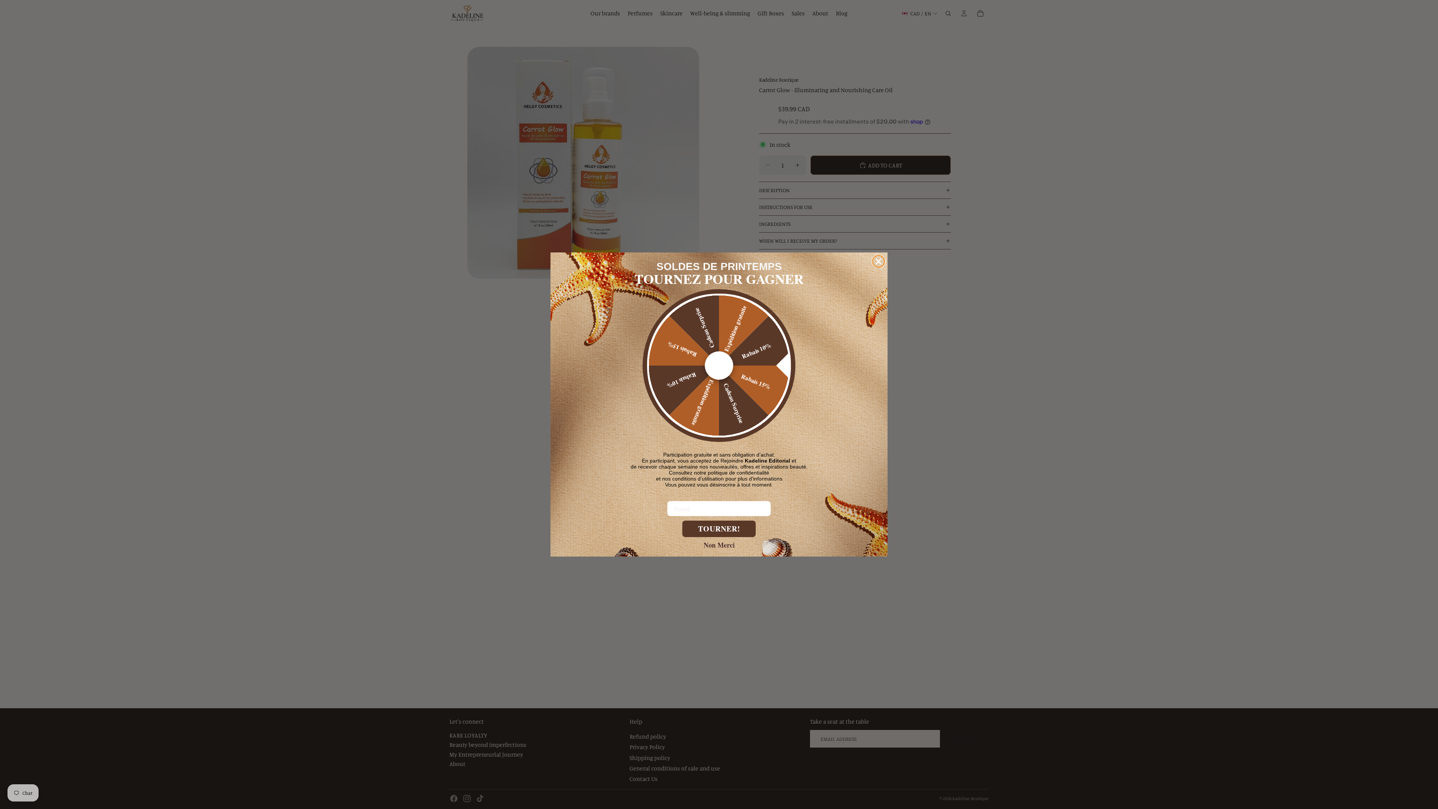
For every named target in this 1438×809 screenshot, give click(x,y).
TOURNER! (719, 528)
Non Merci (719, 545)
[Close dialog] (879, 261)
